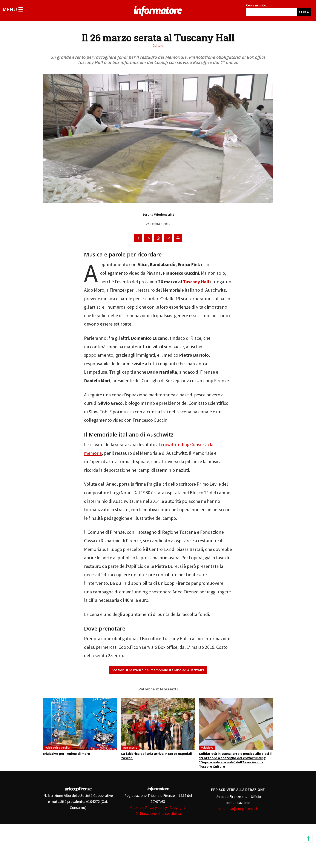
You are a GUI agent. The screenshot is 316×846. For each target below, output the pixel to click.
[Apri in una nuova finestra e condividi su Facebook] (138, 237)
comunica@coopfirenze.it (238, 808)
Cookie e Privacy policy (148, 807)
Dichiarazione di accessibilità (158, 813)
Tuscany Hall (196, 282)
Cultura (158, 45)
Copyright (177, 807)
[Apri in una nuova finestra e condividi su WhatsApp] (158, 237)
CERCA (304, 12)
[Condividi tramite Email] (168, 237)
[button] (13, 9)
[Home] (158, 10)
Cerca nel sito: (256, 5)
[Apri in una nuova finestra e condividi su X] (148, 237)
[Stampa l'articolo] (177, 237)
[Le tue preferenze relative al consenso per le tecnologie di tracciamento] (308, 838)
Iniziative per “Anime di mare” (67, 753)
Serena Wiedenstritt (158, 214)
